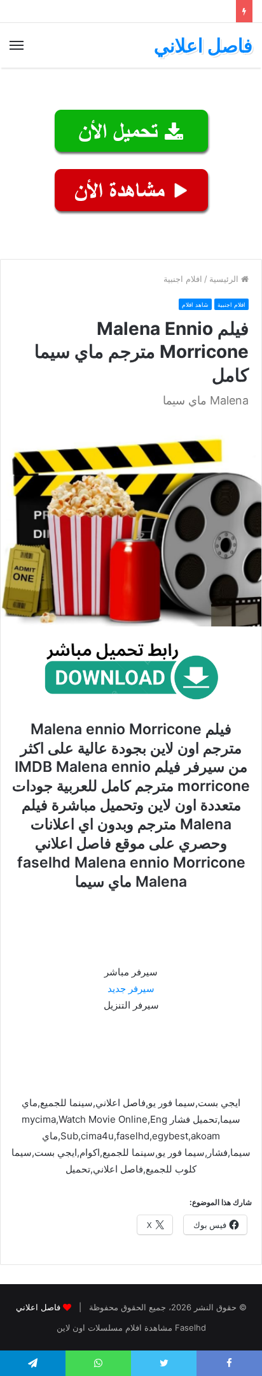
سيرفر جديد (131, 988)
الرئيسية (225, 279)
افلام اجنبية (182, 279)
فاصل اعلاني (38, 1307)
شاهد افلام (195, 304)
